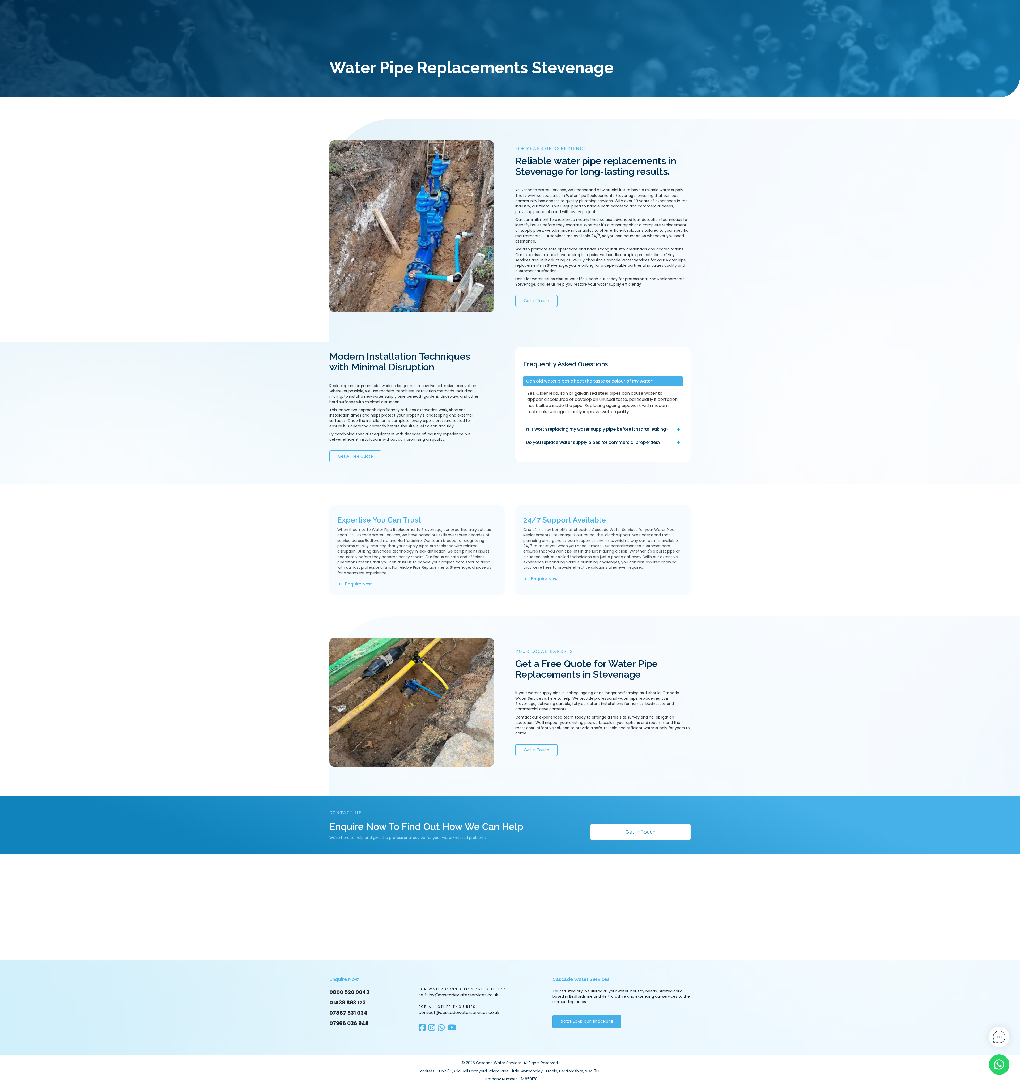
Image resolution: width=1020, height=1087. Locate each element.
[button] (603, 381)
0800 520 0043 (349, 992)
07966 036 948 (349, 1023)
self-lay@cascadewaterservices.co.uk (458, 995)
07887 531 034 (348, 1013)
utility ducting (552, 260)
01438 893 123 (347, 1002)
